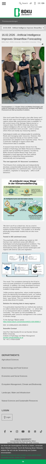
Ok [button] (23, 461)
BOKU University (15, 42)
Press (39, 42)
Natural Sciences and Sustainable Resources (20, 401)
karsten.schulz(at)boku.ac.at (13, 337)
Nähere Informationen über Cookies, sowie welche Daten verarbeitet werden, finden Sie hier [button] (21, 456)
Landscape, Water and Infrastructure (16, 393)
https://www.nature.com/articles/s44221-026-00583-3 (22, 322)
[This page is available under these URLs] (42, 44)
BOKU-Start (5, 42)
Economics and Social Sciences (14, 376)
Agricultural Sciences (10, 360)
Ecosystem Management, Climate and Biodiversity (21, 384)
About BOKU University (29, 42)
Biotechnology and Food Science (15, 368)
